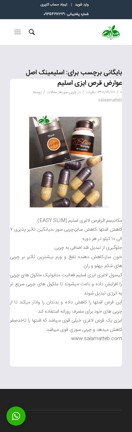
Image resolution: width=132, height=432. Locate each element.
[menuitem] (81, 4)
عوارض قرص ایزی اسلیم (89, 83)
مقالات (52, 92)
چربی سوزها (68, 92)
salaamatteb (110, 100)
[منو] (17, 32)
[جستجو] (31, 32)
